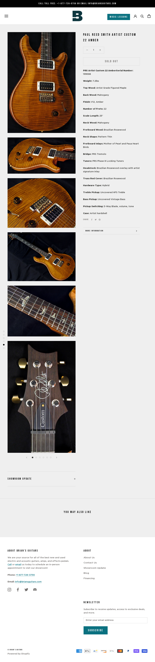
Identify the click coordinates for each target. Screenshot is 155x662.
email (18, 565)
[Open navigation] (6, 16)
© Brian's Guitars (15, 650)
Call (10, 565)
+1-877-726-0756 (66, 3)
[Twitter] (96, 220)
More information (95, 231)
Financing (89, 578)
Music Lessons (119, 17)
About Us (89, 558)
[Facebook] (92, 220)
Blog (86, 573)
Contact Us (90, 563)
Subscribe (95, 630)
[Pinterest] (100, 220)
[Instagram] (9, 590)
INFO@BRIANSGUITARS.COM (102, 3)
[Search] (142, 16)
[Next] (56, 457)
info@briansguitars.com (28, 582)
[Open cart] (149, 16)
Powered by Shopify (19, 654)
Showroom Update (20, 478)
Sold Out (111, 61)
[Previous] (26, 457)
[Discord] (35, 590)
